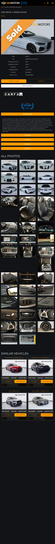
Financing (41, 81)
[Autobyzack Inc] (10, 3)
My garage (8, 381)
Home (2, 7)
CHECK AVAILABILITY (27, 86)
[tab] (27, 114)
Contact (27, 148)
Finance (27, 144)
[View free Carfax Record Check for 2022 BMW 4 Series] (13, 94)
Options (27, 135)
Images (27, 139)
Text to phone (23, 384)
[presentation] (52, 38)
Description (27, 114)
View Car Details (20, 381)
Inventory (7, 7)
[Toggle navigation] (52, 3)
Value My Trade (14, 81)
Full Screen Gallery (43, 51)
